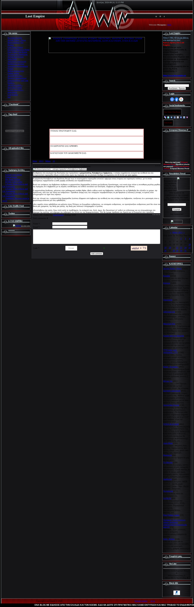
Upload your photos (13, 175)
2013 (41, 161)
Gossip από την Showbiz (173, 336)
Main (35, 161)
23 (181, 247)
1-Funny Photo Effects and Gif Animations (15, 185)
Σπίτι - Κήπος (169, 539)
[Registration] (160, 16)
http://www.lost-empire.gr (174, 75)
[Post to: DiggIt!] (171, 117)
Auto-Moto (168, 443)
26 (165, 250)
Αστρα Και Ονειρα (171, 405)
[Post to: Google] (177, 117)
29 (177, 250)
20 (170, 247)
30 (181, 250)
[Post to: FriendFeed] (184, 117)
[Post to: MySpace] (181, 117)
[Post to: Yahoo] (187, 117)
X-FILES (167, 498)
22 (54, 161)
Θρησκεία (167, 455)
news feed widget (25, 226)
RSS (169, 25)
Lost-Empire (58, 215)
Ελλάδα (166, 276)
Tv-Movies (167, 462)
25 (190, 247)
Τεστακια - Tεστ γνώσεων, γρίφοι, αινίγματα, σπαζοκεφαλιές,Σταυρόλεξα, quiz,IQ (175, 523)
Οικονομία (167, 300)
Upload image (11, 177)
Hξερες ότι (167, 381)
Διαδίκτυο (167, 479)
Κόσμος (166, 283)
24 (185, 247)
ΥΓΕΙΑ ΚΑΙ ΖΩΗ (171, 424)
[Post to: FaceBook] (174, 117)
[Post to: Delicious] (165, 117)
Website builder (140, 601)
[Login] (164, 16)
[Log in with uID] (172, 99)
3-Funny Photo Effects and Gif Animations (15, 195)
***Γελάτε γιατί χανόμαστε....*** (170, 351)
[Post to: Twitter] (168, 117)
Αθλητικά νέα (169, 312)
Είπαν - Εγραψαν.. (171, 367)
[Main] (156, 16)
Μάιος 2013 (177, 232)
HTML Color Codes (13, 182)
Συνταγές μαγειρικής (172, 391)
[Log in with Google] (181, 99)
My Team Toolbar (12, 179)
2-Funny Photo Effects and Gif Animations (15, 190)
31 (185, 250)
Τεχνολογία (168, 491)
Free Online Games (171, 515)
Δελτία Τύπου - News (172, 268)
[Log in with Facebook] (177, 99)
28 (174, 250)
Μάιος (48, 161)
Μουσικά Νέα (169, 324)
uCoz (153, 601)
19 (165, 247)
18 (190, 244)
